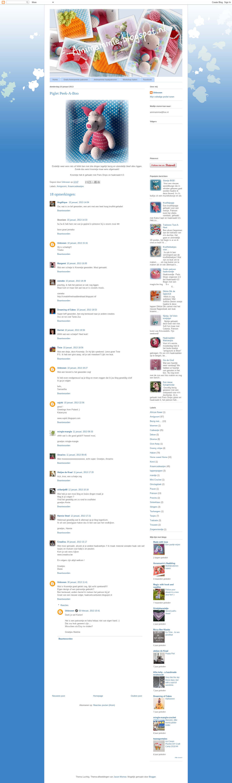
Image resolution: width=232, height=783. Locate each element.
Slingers (153, 507)
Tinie (59, 347)
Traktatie (154, 520)
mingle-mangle (64, 431)
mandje (153, 475)
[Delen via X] (92, 182)
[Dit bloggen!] (89, 182)
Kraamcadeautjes (76, 186)
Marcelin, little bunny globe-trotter (171, 722)
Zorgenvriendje (156, 529)
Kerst (152, 462)
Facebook (147, 80)
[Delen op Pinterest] (98, 182)
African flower (156, 412)
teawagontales (160, 739)
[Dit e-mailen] (86, 182)
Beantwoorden (63, 210)
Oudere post (136, 696)
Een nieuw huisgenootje (168, 383)
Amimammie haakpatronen (105, 80)
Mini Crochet (155, 480)
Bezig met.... (156, 421)
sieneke (61, 281)
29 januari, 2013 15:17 (77, 542)
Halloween (170, 699)
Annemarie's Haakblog (164, 563)
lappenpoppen (156, 471)
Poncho (153, 498)
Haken (153, 453)
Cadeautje (154, 430)
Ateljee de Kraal (65, 472)
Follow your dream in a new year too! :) (172, 592)
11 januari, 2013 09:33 (83, 431)
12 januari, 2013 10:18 (78, 489)
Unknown (61, 243)
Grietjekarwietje (160, 608)
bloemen (154, 425)
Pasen (153, 489)
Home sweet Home (158, 457)
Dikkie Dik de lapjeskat (169, 292)
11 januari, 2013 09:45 (76, 455)
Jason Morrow (120, 777)
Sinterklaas (155, 502)
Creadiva (61, 542)
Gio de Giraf (168, 360)
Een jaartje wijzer (172, 544)
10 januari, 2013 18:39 (76, 281)
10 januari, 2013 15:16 (77, 243)
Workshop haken (130, 80)
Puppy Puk (170, 653)
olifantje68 (62, 489)
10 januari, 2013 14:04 (79, 202)
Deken (153, 434)
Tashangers (155, 511)
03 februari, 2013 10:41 (89, 611)
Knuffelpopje (168, 203)
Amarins (61, 455)
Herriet (60, 330)
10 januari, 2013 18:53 (87, 310)
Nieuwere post (58, 696)
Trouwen (154, 525)
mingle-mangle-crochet (164, 717)
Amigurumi (62, 186)
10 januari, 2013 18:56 (75, 330)
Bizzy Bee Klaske (161, 629)
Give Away (155, 444)
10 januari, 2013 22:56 (74, 402)
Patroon (153, 493)
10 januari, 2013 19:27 (77, 368)
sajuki (60, 402)
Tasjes (153, 516)
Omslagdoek (155, 484)
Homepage (98, 696)
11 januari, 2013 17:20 (84, 472)
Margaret (61, 263)
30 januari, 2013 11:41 (77, 582)
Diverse (153, 439)
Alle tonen (178, 757)
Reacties (64, 605)
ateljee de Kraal (160, 651)
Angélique (62, 202)
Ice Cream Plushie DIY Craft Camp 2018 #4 (172, 744)
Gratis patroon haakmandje (169, 270)
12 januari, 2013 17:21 (81, 516)
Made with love (160, 542)
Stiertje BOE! (169, 180)
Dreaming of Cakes (66, 310)
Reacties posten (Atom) (104, 705)
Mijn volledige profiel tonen (162, 97)
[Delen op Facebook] (95, 182)
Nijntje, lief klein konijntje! (170, 317)
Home (55, 80)
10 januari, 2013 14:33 (77, 220)
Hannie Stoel (63, 516)
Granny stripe (156, 448)
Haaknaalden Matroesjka (169, 339)
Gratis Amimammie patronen (76, 80)
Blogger (152, 777)
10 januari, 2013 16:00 (77, 263)
